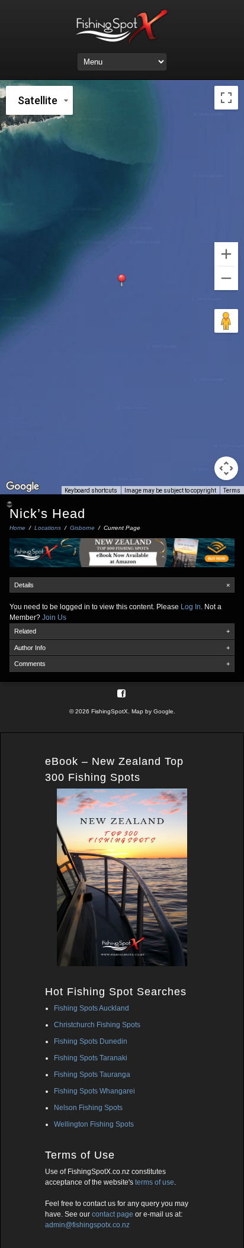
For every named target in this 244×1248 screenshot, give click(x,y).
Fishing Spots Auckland (91, 1008)
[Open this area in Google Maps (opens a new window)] (22, 486)
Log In (191, 607)
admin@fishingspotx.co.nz (87, 1225)
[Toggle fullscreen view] (226, 98)
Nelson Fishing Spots (88, 1108)
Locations (47, 528)
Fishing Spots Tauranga (92, 1074)
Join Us (54, 617)
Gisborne (82, 528)
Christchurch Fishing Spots (97, 1025)
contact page (112, 1214)
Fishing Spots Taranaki (90, 1058)
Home (17, 528)
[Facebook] (121, 693)
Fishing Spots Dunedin (90, 1041)
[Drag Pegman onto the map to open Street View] (226, 321)
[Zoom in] (226, 254)
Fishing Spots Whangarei (94, 1091)
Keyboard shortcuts (91, 490)
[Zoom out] (226, 278)
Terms (231, 490)
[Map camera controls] (226, 468)
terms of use (154, 1182)
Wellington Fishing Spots (94, 1124)
